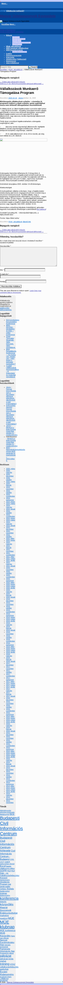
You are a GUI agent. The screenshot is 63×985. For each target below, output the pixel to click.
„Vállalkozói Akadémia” (4, 979)
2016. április (10, 722)
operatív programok (5, 946)
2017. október (9, 671)
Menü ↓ (4, 3)
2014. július (10, 786)
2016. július (10, 716)
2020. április (10, 588)
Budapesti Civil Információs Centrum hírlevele (7, 844)
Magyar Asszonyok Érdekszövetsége (9, 910)
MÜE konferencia (7, 930)
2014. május (10, 790)
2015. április (10, 757)
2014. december (10, 768)
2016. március (9, 724)
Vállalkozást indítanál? (15, 11)
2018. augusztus (10, 644)
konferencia (9, 898)
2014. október (9, 776)
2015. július (10, 751)
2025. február (8, 484)
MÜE (8, 448)
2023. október (9, 512)
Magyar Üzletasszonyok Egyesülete (28, 16)
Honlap (2, 281)
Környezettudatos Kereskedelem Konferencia (12, 322)
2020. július (10, 582)
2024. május (10, 503)
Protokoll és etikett (7, 953)
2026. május (10, 469)
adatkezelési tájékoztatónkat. (6, 309)
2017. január (10, 696)
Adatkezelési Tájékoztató (16, 59)
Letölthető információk (21, 43)
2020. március (9, 590)
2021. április (10, 560)
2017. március (9, 690)
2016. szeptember (10, 710)
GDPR (3, 870)
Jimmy (20, 98)
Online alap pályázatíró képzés (12, 82)
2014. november (10, 772)
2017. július (10, 681)
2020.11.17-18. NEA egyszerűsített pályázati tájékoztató (22, 84)
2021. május (10, 558)
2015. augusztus (10, 748)
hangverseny (5, 880)
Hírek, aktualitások (13, 46)
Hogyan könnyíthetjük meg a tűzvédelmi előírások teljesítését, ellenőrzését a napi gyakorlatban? (11, 396)
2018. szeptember (10, 640)
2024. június (10, 502)
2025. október (9, 479)
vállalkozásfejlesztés (9, 967)
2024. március (9, 506)
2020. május (10, 586)
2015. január (10, 766)
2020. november (10, 568)
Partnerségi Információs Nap (7, 950)
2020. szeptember (10, 576)
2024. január (10, 509)
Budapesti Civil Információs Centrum (11, 825)
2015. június (10, 753)
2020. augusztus (10, 579)
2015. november (10, 737)
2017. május (10, 685)
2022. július (10, 538)
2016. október (9, 706)
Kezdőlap (5, 24)
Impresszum (11, 61)
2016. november (10, 702)
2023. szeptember (10, 515)
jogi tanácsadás (5, 885)
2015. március (9, 759)
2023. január (10, 525)
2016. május (10, 720)
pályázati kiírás (6, 959)
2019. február (8, 627)
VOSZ (12, 964)
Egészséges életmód (10, 406)
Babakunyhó (4, 814)
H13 (9, 871)
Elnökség (16, 37)
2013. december (10, 798)
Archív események (19, 52)
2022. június (10, 540)
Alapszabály (17, 44)
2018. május (10, 650)
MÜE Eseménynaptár (14, 50)
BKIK (12, 814)
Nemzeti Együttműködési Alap (7, 942)
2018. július (10, 646)
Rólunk (9, 35)
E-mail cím (4, 274)
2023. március (9, 523)
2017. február (8, 693)
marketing (4, 915)
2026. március (9, 471)
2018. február (8, 658)
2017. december (10, 664)
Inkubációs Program (5, 883)
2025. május (10, 481)
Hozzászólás (5, 246)
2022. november (10, 532)
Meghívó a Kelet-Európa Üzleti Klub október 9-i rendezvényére (11, 431)
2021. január (10, 566)
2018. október (9, 636)
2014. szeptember (10, 779)
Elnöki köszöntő (18, 39)
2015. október (9, 741)
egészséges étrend (7, 864)
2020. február (8, 594)
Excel (3, 866)
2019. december (10, 600)
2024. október (9, 491)
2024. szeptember (10, 495)
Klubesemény (5, 895)
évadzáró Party (5, 977)
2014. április (10, 791)
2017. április (10, 687)
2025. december (10, 475)
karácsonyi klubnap (5, 892)
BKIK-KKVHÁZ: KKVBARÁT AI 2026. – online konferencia (10, 330)
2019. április (10, 621)
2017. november (10, 668)
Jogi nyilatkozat (12, 63)
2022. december (10, 528)
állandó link (27, 222)
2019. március (9, 623)
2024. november (10, 488)
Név (2, 270)
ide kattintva (41, 209)
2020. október (9, 572)
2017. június (10, 683)
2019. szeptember (10, 611)
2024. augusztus (10, 499)
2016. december (10, 699)
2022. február (8, 546)
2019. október (9, 607)
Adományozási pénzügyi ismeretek (7, 811)
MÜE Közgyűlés (5, 934)
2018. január (10, 661)
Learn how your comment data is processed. (20, 291)
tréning (4, 964)
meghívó (4, 918)
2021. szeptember (10, 554)
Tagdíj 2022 (16, 41)
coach (7, 862)
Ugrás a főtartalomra (7, 30)
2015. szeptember (10, 745)
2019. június (10, 617)
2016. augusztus (10, 713)
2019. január (10, 630)
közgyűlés (6, 904)
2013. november (10, 801)
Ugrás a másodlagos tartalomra (11, 32)
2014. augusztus (10, 783)
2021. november (10, 550)
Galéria (9, 54)
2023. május (10, 520)
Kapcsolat (10, 57)
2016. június (10, 718)
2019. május (10, 619)
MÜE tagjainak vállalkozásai (17, 48)
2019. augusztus (10, 614)
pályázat (5, 955)
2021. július (10, 557)
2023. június (10, 518)
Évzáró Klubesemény (7, 973)
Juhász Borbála (7, 889)
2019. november (10, 603)
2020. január (10, 597)
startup (3, 961)
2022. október (9, 535)
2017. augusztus (10, 679)
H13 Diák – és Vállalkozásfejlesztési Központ (9, 874)
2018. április (10, 652)
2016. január (10, 731)
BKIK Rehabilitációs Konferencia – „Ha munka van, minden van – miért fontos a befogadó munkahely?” (11, 356)
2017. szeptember (10, 675)
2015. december (10, 734)
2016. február (8, 728)
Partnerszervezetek (13, 55)
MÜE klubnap (7, 924)
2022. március (9, 543)
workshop (4, 969)
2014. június (10, 788)
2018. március (9, 655)
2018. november (10, 633)
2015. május (10, 755)
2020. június (10, 584)
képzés (3, 901)
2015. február (8, 763)
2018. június (10, 648)
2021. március (9, 563)
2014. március (9, 794)
